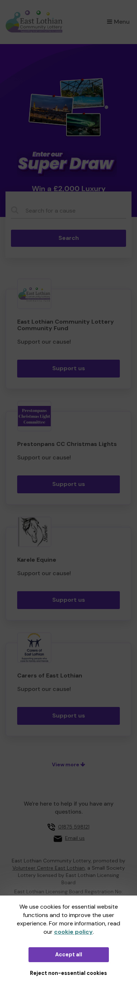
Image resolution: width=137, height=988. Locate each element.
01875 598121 (74, 826)
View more (66, 764)
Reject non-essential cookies (68, 973)
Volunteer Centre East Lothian (48, 868)
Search (68, 238)
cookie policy (73, 932)
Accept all (68, 954)
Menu (122, 21)
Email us (75, 838)
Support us (68, 368)
